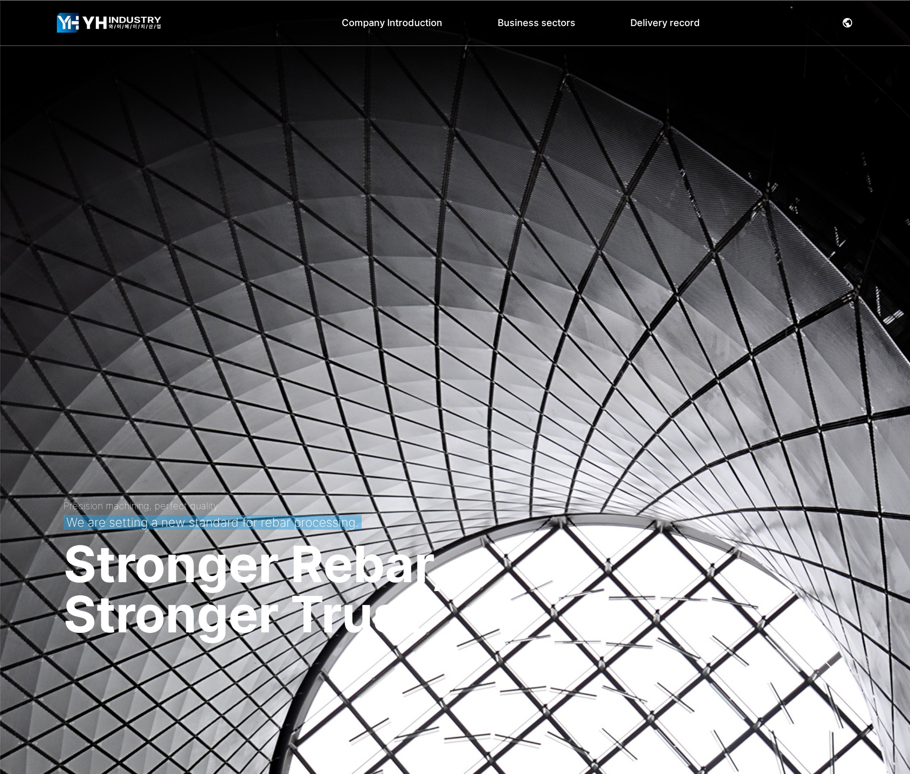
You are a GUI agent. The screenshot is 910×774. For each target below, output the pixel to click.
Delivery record (665, 22)
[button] (847, 22)
